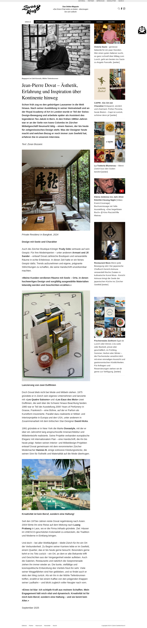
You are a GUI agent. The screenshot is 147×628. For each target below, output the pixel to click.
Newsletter (111, 1)
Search (121, 1)
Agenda (99, 22)
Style (63, 22)
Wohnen (51, 22)
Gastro (87, 22)
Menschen (40, 22)
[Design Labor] (1, 5)
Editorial (81, 1)
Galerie (111, 22)
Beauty (76, 22)
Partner (91, 1)
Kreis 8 (28, 22)
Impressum (100, 1)
